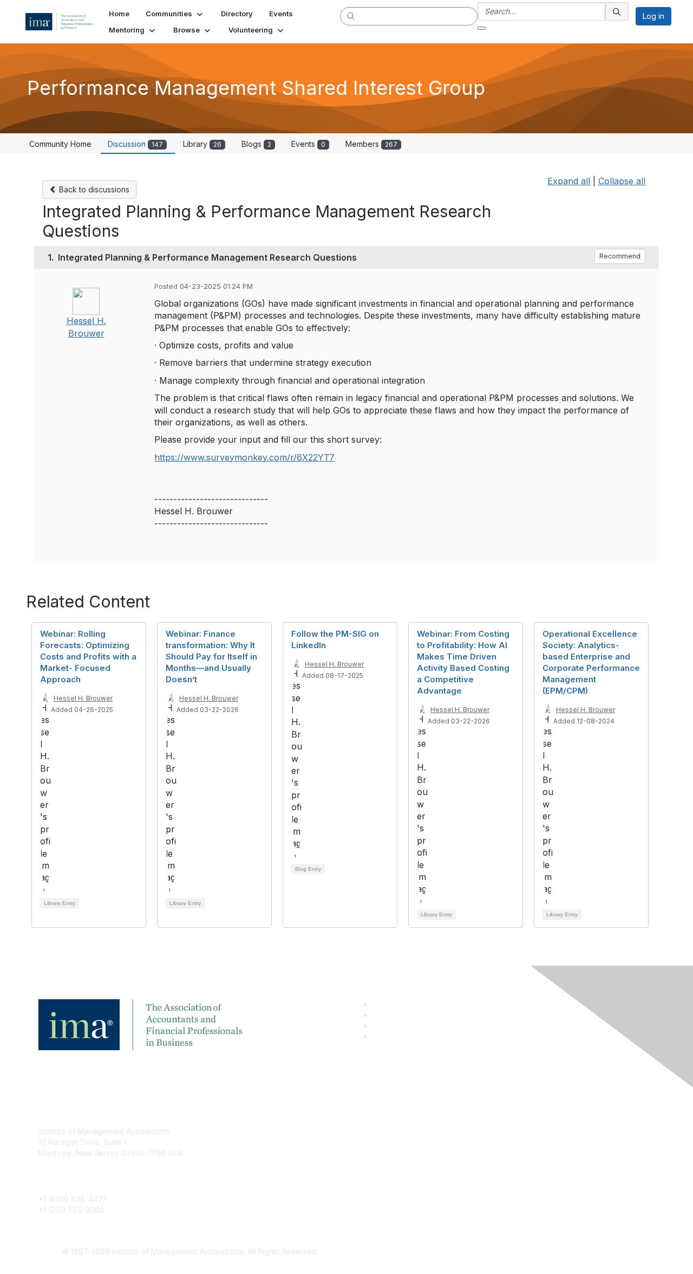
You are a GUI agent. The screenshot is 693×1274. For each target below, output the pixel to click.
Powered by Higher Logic (503, 1252)
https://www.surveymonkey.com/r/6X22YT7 (244, 457)
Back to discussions (93, 189)
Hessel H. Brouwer (83, 698)
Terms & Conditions (489, 1147)
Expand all (568, 181)
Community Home (60, 143)
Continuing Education (284, 1163)
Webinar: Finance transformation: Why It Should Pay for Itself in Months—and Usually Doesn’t (211, 656)
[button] (175, 13)
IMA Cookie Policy (487, 1131)
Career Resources (279, 1179)
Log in (653, 16)
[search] (351, 15)
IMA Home (265, 1131)
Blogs (256, 143)
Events (308, 143)
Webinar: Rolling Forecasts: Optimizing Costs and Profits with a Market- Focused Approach (88, 656)
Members (371, 143)
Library (202, 143)
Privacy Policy (480, 1163)
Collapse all (621, 181)
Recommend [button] (619, 256)
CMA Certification (278, 1147)
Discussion (135, 143)
